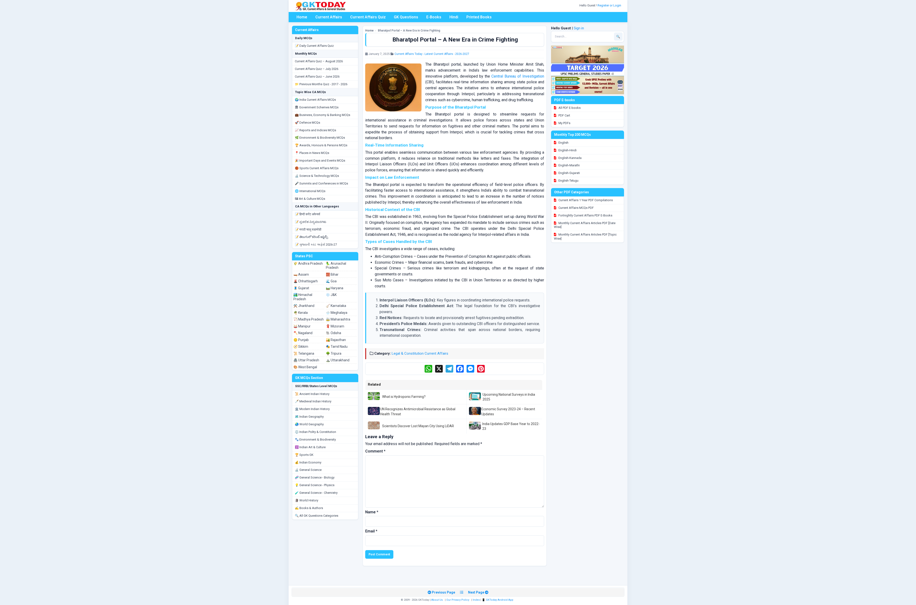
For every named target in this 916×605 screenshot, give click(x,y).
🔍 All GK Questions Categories (316, 515)
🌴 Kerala (300, 313)
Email (371, 531)
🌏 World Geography (309, 424)
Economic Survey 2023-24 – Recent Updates (508, 411)
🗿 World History (306, 500)
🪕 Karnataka (336, 306)
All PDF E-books (569, 108)
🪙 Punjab (301, 340)
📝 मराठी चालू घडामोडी (308, 229)
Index (476, 599)
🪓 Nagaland (302, 333)
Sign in (579, 28)
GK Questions (406, 17)
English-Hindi (567, 150)
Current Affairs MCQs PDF (576, 208)
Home (302, 17)
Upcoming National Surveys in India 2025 (509, 397)
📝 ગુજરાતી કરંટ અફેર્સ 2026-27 (316, 244)
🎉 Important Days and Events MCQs (320, 160)
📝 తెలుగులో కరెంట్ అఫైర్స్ (311, 237)
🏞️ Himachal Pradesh (302, 297)
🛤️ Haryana (334, 288)
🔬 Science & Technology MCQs (317, 176)
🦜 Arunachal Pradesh (336, 266)
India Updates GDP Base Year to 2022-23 (511, 426)
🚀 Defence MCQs (307, 122)
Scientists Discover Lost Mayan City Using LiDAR (418, 426)
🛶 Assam (301, 274)
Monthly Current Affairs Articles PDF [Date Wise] (584, 225)
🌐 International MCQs (310, 191)
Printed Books (479, 17)
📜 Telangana (303, 353)
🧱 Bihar (332, 274)
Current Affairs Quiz (368, 17)
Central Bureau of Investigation (517, 76)
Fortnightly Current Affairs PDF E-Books (585, 215)
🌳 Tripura (333, 353)
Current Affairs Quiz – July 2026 (316, 69)
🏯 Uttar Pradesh (306, 360)
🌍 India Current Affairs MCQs (315, 99)
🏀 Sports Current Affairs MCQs (316, 168)
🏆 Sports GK (304, 455)
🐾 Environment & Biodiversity (315, 439)
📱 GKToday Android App (498, 599)
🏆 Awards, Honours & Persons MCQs (321, 145)
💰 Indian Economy (308, 462)
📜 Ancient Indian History (312, 394)
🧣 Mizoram (335, 326)
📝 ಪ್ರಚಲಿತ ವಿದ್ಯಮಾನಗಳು (310, 222)
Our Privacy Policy (457, 599)
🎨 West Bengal (305, 367)
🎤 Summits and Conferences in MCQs (321, 183)
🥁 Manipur (302, 326)
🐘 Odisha (333, 333)
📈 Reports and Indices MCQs (315, 130)
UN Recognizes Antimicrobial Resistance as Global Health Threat (417, 411)
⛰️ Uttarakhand (337, 360)
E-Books (433, 17)
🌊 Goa (331, 281)
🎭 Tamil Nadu (337, 346)
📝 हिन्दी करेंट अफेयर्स (307, 214)
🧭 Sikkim (300, 346)
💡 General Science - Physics (314, 485)
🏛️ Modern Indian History (312, 409)
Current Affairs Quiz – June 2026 (317, 76)
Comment (375, 451)
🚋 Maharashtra (338, 319)
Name (371, 512)
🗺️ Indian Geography (309, 416)
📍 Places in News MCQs (312, 153)
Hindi (453, 17)
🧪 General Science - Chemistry (316, 493)
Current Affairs (328, 17)
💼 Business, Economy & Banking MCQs (322, 115)
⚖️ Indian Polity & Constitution (315, 432)
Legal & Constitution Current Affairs (420, 353)
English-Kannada (570, 158)
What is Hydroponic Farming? (404, 397)
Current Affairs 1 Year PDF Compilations (585, 200)
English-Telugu (568, 180)
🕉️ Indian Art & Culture (310, 447)
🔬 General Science (308, 470)
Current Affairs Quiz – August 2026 (319, 61)
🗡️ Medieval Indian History (313, 401)
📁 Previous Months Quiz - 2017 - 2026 (321, 84)
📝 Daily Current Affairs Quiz (314, 45)
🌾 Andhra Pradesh (308, 263)
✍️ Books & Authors (309, 508)
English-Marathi (569, 165)
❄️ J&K (331, 295)
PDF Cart (564, 115)
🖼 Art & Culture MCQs (310, 198)
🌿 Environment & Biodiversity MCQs (320, 137)
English (563, 142)
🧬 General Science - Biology (314, 477)
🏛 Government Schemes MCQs (316, 107)
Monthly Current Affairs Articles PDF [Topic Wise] (585, 236)
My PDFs (564, 123)
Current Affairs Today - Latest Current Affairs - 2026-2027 (432, 54)
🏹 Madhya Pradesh (308, 319)
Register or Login (610, 5)
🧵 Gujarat (301, 288)
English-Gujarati (569, 173)
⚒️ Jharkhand (303, 306)
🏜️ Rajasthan (336, 340)
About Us (437, 599)
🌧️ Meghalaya (336, 313)
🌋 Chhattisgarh (305, 281)
